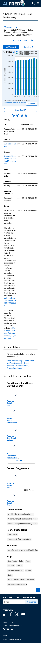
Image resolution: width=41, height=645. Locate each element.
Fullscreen (31, 104)
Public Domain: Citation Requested (21, 580)
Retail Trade (12, 534)
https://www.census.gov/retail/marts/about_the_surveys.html (10, 333)
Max (26, 40)
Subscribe (31, 602)
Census (19, 566)
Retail (28, 561)
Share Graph (19, 110)
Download (28, 47)
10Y (19, 40)
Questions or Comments (12, 625)
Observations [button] (10, 27)
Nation (10, 575)
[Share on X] (13, 115)
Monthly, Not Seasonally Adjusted (20, 514)
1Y (8, 40)
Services (11, 566)
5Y (14, 40)
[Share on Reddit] (22, 115)
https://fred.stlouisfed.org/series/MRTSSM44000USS (10, 300)
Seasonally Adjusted (15, 570)
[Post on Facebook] (17, 115)
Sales (21, 561)
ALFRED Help (8, 629)
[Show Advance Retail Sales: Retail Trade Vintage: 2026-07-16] (28, 52)
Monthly (28, 570)
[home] (14, 3)
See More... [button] (21, 460)
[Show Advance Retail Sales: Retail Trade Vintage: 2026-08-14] (28, 54)
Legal (5, 635)
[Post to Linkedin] (26, 115)
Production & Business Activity (19, 539)
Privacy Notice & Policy (12, 639)
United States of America (17, 584)
